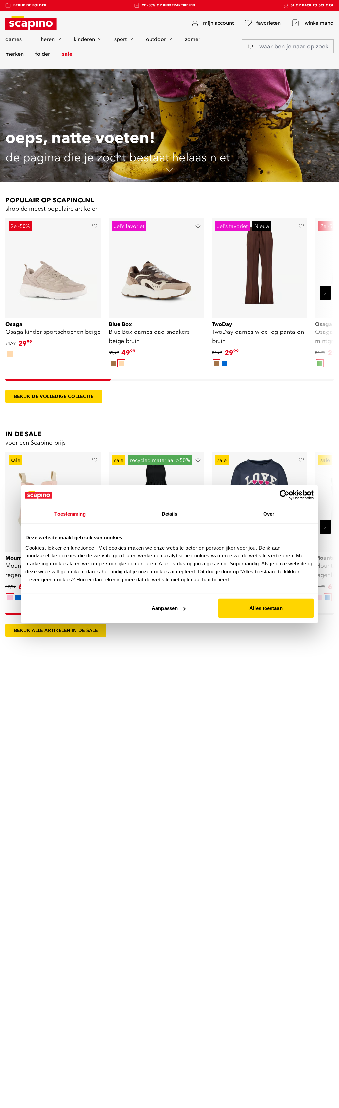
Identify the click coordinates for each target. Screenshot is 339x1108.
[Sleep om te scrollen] (58, 380)
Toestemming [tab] (70, 513)
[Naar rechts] (325, 293)
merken (14, 53)
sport (120, 39)
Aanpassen (165, 608)
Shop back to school (312, 5)
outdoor (156, 39)
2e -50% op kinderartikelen (168, 5)
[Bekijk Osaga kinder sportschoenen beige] (53, 265)
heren (48, 39)
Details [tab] (170, 513)
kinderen (84, 39)
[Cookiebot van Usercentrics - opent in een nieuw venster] (285, 495)
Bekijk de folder (29, 5)
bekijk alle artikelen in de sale (56, 630)
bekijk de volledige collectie (53, 396)
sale (67, 53)
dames (13, 39)
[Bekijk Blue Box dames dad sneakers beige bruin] (156, 265)
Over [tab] (268, 513)
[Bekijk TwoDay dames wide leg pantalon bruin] (259, 265)
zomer (192, 39)
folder (42, 53)
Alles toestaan (265, 608)
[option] (10, 354)
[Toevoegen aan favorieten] (94, 226)
